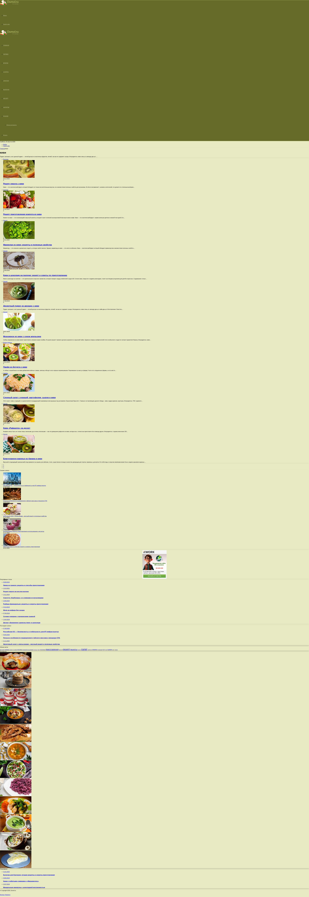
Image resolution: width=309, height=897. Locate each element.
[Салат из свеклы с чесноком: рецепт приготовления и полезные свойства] (15, 795)
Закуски (6, 80)
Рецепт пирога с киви (13, 184)
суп (104, 649)
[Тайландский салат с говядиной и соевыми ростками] (15, 777)
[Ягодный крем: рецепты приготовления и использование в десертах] (12, 530)
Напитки (6, 107)
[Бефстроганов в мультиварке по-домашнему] (15, 741)
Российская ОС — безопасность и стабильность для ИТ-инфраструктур (24, 485)
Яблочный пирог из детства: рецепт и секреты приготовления (21, 546)
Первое (5, 54)
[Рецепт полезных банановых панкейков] (15, 687)
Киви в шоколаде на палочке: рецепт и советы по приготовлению (35, 275)
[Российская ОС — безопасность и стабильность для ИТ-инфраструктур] (12, 484)
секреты (94, 649)
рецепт (66, 649)
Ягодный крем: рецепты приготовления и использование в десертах (23, 531)
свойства (90, 649)
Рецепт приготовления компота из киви (22, 214)
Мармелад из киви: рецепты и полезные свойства (27, 245)
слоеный (100, 649)
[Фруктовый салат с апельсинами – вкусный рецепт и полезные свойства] (12, 514)
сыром (109, 649)
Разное (5, 116)
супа (106, 649)
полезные (42, 649)
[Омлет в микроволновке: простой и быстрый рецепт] (15, 867)
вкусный (2, 649)
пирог (38, 649)
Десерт (5, 98)
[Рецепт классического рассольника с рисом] (15, 759)
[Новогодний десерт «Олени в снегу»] (15, 705)
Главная (2, 148)
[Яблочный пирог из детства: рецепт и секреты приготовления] (12, 545)
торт (113, 649)
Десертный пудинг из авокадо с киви (21, 306)
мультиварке (30, 649)
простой (61, 649)
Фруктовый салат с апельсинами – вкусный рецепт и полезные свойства (25, 516)
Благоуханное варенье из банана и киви (22, 459)
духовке (15, 649)
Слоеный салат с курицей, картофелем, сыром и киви (29, 397)
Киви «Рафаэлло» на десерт (16, 428)
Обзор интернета (11, 125)
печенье (35, 649)
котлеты (19, 649)
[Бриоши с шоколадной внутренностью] (15, 669)
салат (84, 649)
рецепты (73, 650)
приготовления (52, 649)
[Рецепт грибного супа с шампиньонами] (15, 849)
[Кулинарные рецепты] (9, 5)
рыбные (79, 649)
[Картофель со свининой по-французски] (15, 813)
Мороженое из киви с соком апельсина (22, 336)
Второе (5, 63)
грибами (7, 649)
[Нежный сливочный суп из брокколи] (15, 831)
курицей (25, 649)
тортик (116, 649)
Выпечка (6, 89)
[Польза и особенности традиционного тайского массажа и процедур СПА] (12, 499)
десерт (11, 649)
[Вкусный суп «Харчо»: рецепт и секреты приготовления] (15, 723)
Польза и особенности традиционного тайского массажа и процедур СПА (25, 501)
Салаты (5, 72)
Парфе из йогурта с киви (15, 367)
